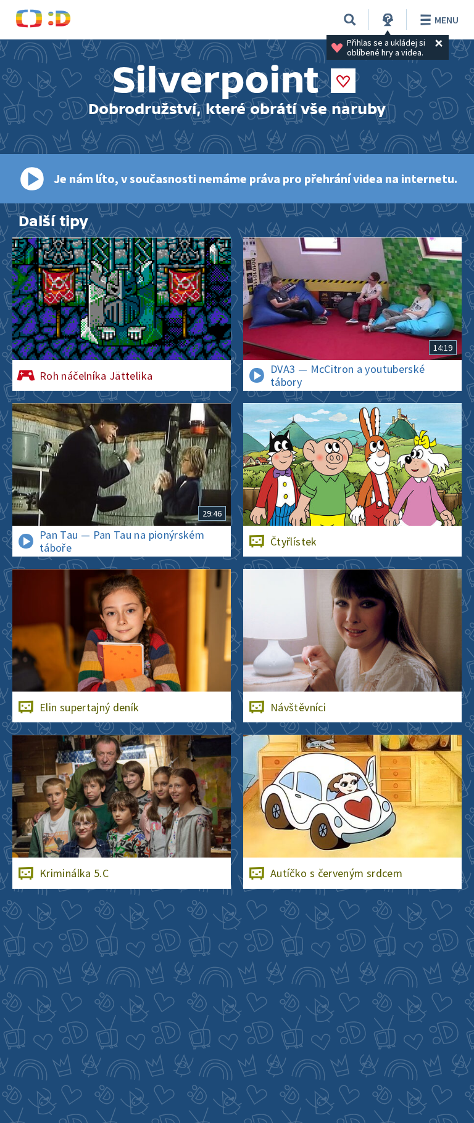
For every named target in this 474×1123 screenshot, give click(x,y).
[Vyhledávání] (349, 19)
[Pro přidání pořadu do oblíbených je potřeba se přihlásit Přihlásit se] (343, 80)
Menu (446, 20)
